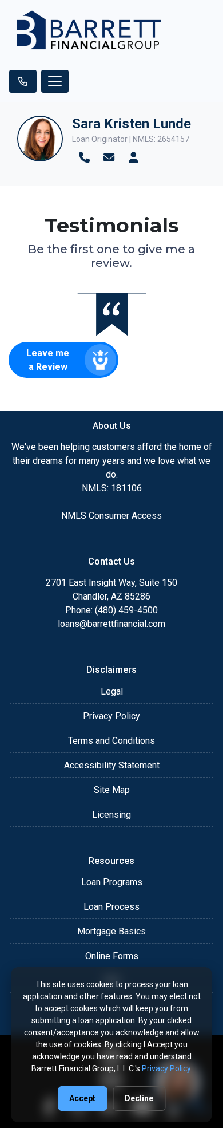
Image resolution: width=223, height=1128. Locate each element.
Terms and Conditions (111, 740)
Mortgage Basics (111, 931)
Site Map (112, 789)
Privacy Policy (111, 716)
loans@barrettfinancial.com (111, 623)
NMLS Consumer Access (111, 515)
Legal (112, 691)
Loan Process (111, 906)
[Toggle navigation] (55, 81)
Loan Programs (111, 882)
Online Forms (111, 955)
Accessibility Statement (112, 765)
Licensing (111, 814)
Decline (139, 1098)
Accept (82, 1098)
